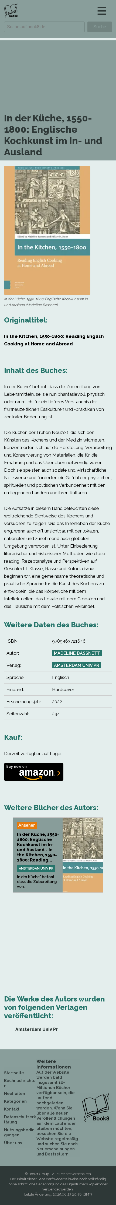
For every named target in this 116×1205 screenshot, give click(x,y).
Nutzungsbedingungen (19, 1132)
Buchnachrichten (20, 1083)
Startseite (14, 1072)
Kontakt (11, 1109)
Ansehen (27, 825)
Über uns (13, 1142)
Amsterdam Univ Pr (76, 665)
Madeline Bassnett (77, 653)
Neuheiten (14, 1093)
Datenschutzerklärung (20, 1120)
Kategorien (15, 1101)
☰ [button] (102, 11)
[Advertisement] (58, 69)
